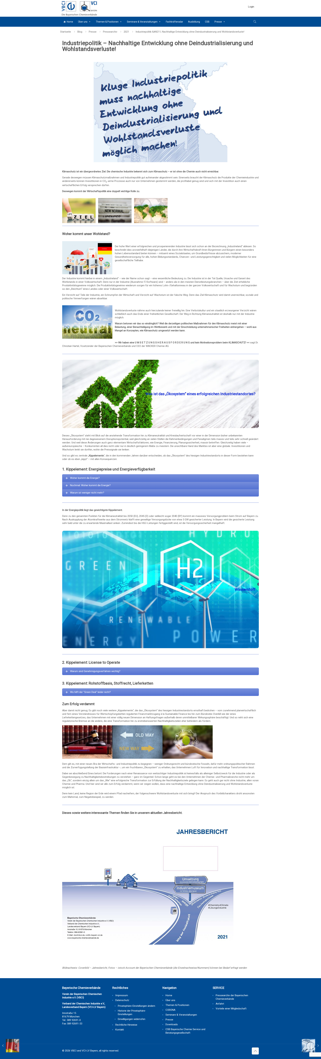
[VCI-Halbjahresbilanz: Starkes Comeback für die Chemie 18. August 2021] (311, 1045)
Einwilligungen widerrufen (131, 1019)
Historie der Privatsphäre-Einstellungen (132, 1012)
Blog (79, 31)
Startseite (65, 31)
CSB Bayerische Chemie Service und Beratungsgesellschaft (185, 1031)
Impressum (121, 995)
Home (70, 21)
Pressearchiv (110, 31)
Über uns (82, 21)
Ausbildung (194, 21)
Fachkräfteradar (174, 21)
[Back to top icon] (255, 1050)
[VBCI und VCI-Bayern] (79, 8)
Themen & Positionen (107, 21)
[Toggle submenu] (251, 15)
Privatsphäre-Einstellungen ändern (136, 1005)
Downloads (172, 1024)
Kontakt (119, 1029)
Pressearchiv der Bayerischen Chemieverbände (232, 997)
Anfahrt (220, 1003)
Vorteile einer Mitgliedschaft (231, 1008)
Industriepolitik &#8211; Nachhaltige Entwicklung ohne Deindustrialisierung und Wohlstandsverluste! (190, 31)
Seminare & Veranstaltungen (142, 21)
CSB (207, 21)
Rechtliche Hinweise (126, 1024)
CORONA (170, 1009)
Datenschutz (122, 1000)
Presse (218, 21)
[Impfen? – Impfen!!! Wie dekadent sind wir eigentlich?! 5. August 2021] (9, 1045)
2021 (126, 31)
